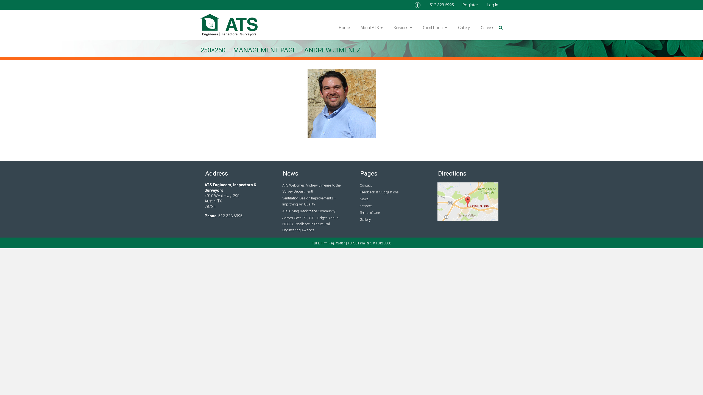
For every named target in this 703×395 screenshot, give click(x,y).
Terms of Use (370, 213)
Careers (487, 28)
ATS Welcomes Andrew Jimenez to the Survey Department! (311, 188)
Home (344, 28)
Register (470, 4)
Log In (492, 4)
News (364, 199)
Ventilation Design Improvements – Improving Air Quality (309, 201)
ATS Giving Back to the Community (308, 211)
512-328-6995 (441, 4)
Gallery (464, 28)
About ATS (370, 28)
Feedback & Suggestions (379, 192)
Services (401, 28)
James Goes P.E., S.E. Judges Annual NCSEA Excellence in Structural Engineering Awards (310, 224)
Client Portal (433, 28)
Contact (366, 185)
